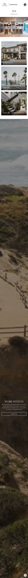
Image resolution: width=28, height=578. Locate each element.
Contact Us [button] (14, 413)
